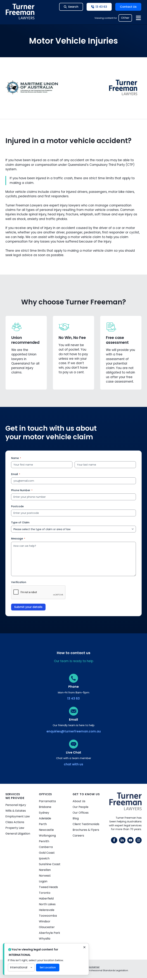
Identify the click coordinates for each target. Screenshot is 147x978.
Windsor (44, 921)
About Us (79, 801)
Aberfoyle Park (49, 933)
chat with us (73, 764)
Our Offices (81, 813)
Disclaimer (93, 967)
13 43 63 (73, 698)
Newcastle (46, 830)
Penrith (44, 841)
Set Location (48, 967)
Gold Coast (47, 853)
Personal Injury (15, 805)
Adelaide (45, 818)
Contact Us (128, 7)
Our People (80, 807)
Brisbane (45, 807)
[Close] (84, 947)
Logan (43, 881)
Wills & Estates (15, 811)
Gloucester (47, 927)
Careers (78, 835)
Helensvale (46, 910)
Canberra (46, 847)
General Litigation (17, 834)
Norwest (45, 876)
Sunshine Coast (49, 864)
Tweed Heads (48, 887)
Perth (43, 824)
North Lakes (47, 904)
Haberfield (46, 898)
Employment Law (17, 816)
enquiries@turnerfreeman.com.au (73, 731)
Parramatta (47, 801)
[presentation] (38, 592)
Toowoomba (48, 916)
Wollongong (47, 835)
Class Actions (14, 822)
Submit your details (28, 607)
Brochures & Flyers (86, 830)
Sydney (44, 813)
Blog (76, 818)
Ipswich (44, 858)
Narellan (45, 870)
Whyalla (44, 939)
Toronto (44, 893)
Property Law (14, 828)
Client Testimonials (86, 824)
